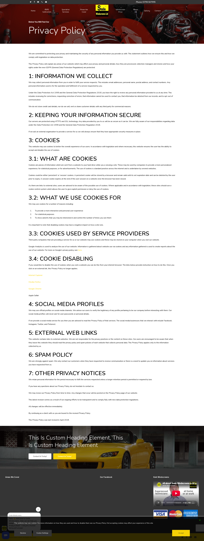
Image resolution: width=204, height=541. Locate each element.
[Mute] (189, 502)
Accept (181, 533)
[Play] (159, 502)
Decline (23, 533)
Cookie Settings (42, 533)
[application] (176, 493)
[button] (40, 456)
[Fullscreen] (193, 502)
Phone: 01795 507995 (145, 2)
